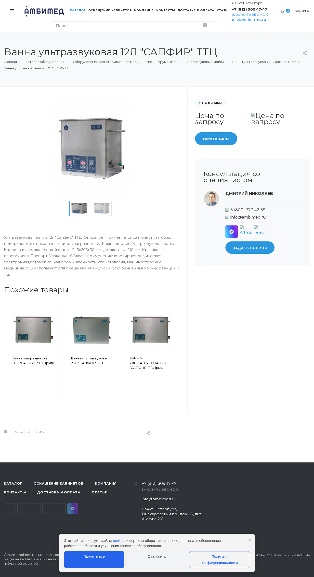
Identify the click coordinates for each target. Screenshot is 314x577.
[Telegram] (260, 231)
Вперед (174, 357)
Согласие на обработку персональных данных (271, 554)
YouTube (35, 508)
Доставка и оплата (58, 492)
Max (72, 508)
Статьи (100, 492)
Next (122, 208)
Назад (10, 357)
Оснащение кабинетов (59, 483)
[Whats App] (246, 231)
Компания (106, 483)
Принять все (94, 556)
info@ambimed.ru (249, 19)
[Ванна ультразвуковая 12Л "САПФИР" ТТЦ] (92, 148)
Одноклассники (47, 508)
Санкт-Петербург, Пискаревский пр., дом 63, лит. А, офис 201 (172, 514)
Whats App (60, 508)
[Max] (231, 231)
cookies (119, 540)
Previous (61, 208)
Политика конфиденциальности (219, 559)
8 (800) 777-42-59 (247, 210)
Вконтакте (10, 508)
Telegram (22, 508)
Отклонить (157, 556)
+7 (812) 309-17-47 (249, 9)
